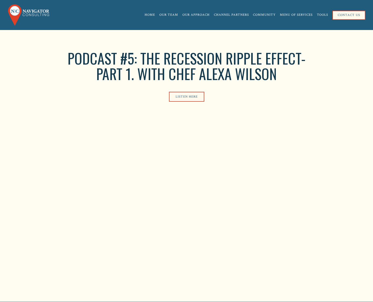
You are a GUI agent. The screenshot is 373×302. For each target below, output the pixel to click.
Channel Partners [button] (231, 15)
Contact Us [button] (349, 15)
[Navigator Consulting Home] (28, 15)
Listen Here (187, 97)
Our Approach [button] (196, 15)
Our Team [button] (168, 15)
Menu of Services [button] (296, 15)
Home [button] (150, 15)
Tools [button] (322, 15)
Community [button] (264, 15)
